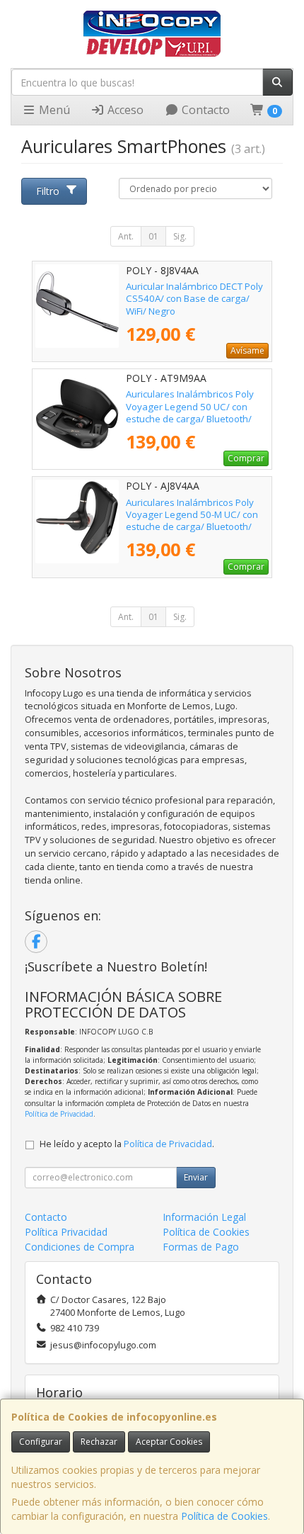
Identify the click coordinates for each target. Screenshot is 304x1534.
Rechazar (99, 1442)
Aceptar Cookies (169, 1442)
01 (153, 236)
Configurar (40, 1442)
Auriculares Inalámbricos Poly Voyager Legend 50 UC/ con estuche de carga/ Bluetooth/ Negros (190, 412)
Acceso (124, 110)
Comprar (246, 458)
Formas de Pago (201, 1246)
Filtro (47, 191)
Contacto (204, 110)
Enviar (196, 1177)
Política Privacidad (66, 1232)
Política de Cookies (224, 1516)
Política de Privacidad (59, 1114)
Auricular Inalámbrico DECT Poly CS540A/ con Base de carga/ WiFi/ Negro (194, 298)
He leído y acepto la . (127, 1144)
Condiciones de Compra (79, 1246)
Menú (53, 110)
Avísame (247, 350)
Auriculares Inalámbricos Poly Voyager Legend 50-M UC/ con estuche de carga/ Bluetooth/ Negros (192, 521)
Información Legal (204, 1217)
